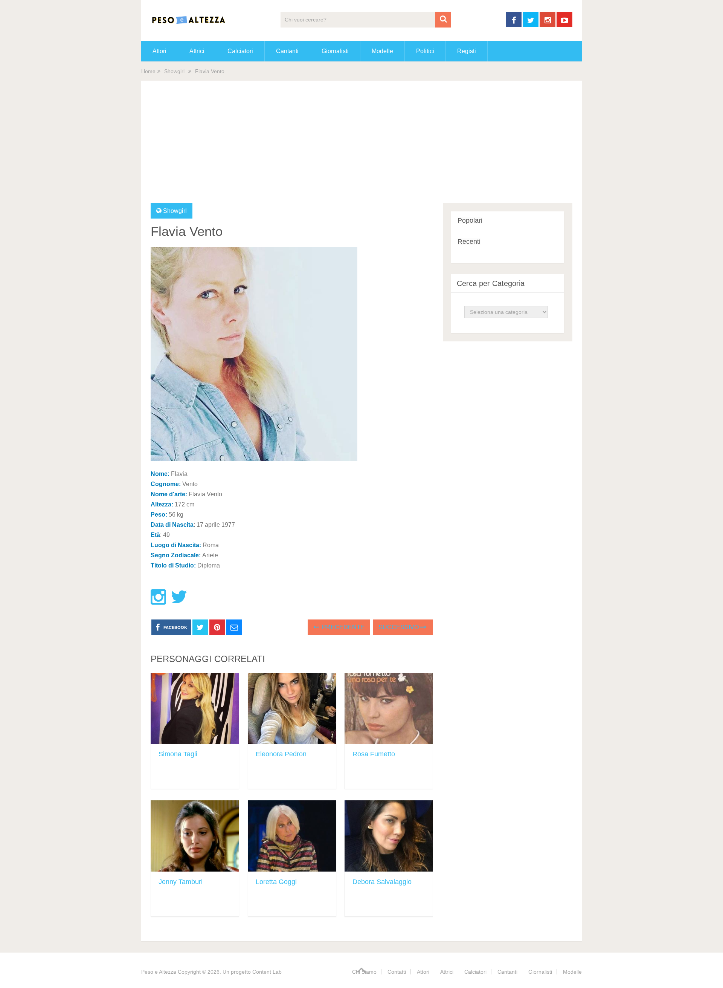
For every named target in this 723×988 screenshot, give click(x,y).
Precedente (342, 627)
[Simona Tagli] (195, 708)
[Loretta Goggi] (292, 836)
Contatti (396, 972)
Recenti (469, 241)
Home (148, 71)
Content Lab (267, 972)
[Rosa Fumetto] (389, 708)
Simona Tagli (178, 754)
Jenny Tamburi (181, 882)
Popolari (470, 220)
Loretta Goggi (276, 882)
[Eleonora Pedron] (292, 708)
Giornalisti (335, 51)
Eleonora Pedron (281, 754)
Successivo (399, 627)
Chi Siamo (364, 972)
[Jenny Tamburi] (195, 836)
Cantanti (287, 51)
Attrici (196, 51)
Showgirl (174, 71)
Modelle (382, 51)
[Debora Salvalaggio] (389, 836)
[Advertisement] (361, 146)
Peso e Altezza (158, 972)
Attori (159, 51)
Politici (425, 51)
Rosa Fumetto (373, 754)
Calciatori (240, 51)
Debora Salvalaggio (382, 882)
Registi (466, 51)
